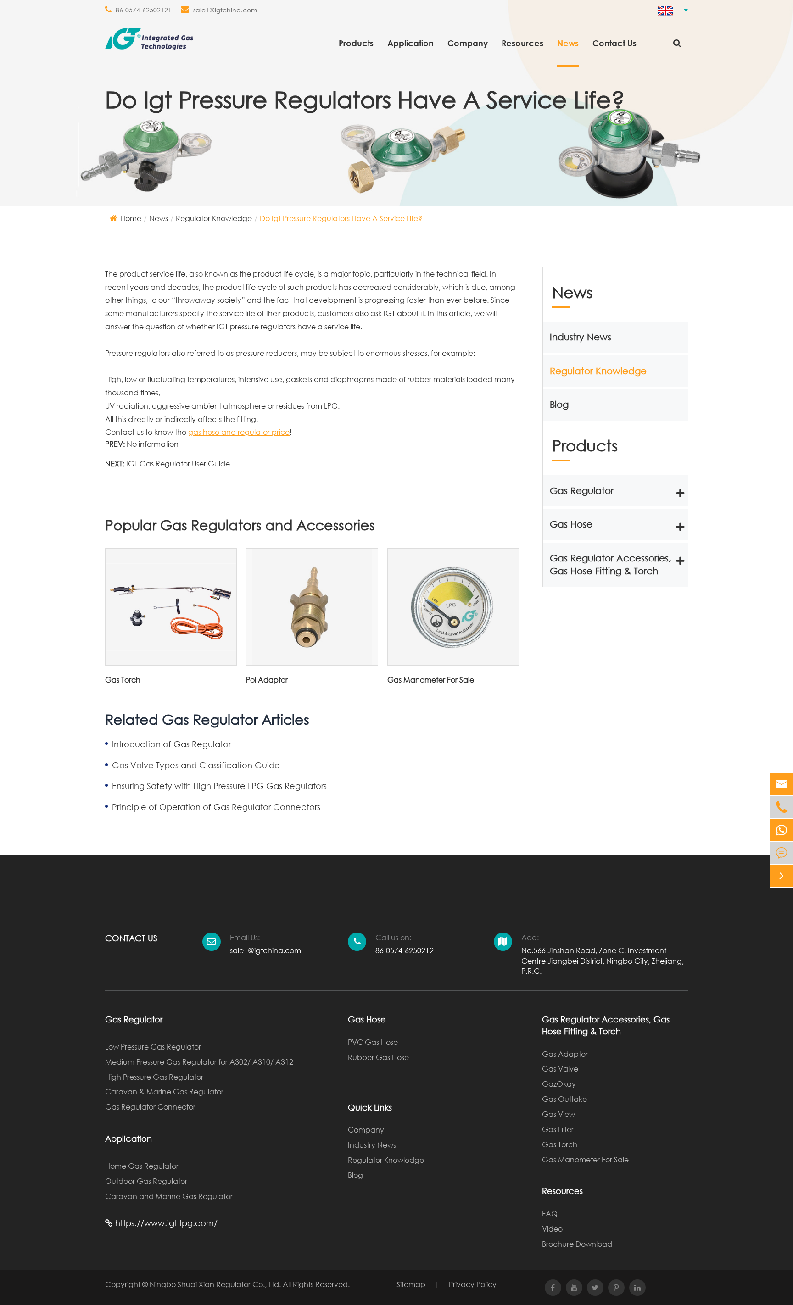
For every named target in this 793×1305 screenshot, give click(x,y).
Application (410, 43)
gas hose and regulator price (239, 432)
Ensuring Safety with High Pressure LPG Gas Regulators (219, 786)
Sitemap (410, 1284)
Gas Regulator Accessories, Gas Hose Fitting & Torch (610, 565)
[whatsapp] (781, 830)
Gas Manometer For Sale (430, 679)
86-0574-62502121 (144, 10)
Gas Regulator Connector (150, 1106)
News (568, 43)
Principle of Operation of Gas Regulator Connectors (216, 807)
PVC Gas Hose (373, 1042)
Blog (559, 405)
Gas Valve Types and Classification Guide (196, 765)
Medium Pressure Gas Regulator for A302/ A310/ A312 (199, 1061)
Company (467, 43)
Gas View (558, 1114)
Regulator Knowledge (214, 218)
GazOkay (559, 1083)
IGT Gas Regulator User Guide (178, 463)
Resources (522, 43)
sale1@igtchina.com (225, 10)
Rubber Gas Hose (378, 1057)
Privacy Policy (473, 1284)
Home (130, 218)
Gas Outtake (564, 1099)
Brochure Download (577, 1244)
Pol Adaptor (267, 679)
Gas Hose (571, 524)
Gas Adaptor (565, 1054)
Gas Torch (122, 679)
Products (356, 43)
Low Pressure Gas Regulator (153, 1046)
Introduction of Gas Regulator (171, 744)
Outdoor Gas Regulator (146, 1181)
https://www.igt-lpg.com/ (165, 1223)
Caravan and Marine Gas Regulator (169, 1196)
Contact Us (614, 43)
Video (552, 1228)
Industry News (580, 337)
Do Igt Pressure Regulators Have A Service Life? (341, 218)
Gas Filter (558, 1129)
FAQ (550, 1213)
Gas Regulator (582, 490)
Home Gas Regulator (142, 1166)
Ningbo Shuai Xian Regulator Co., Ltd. (215, 1284)
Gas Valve (560, 1068)
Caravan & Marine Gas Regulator (164, 1091)
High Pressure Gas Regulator (154, 1077)
